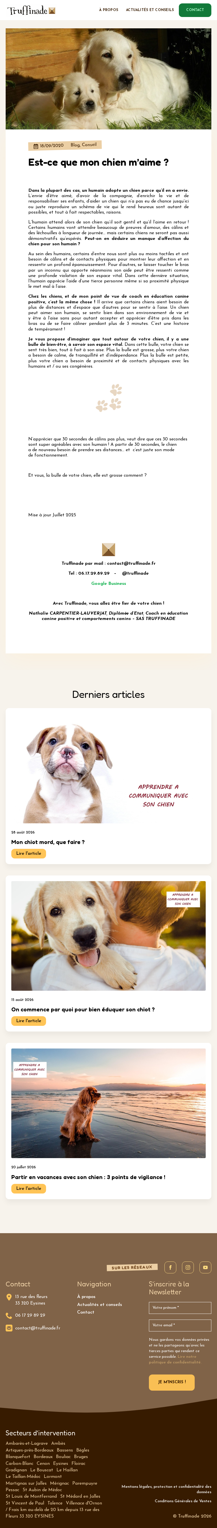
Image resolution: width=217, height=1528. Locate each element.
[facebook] (170, 1267)
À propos (108, 10)
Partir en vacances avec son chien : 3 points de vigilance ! (88, 1177)
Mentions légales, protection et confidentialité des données (166, 1490)
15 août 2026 (22, 1000)
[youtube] (205, 1267)
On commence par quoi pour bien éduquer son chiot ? (83, 1009)
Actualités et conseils (150, 10)
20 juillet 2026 (23, 1167)
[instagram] (188, 1267)
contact (195, 10)
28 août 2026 (23, 832)
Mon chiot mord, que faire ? (48, 842)
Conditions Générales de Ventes (183, 1501)
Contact (85, 1312)
